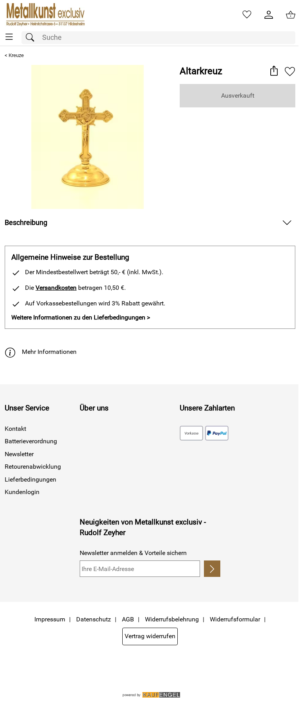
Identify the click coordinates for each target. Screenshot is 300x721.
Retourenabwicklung (33, 466)
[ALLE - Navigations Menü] (9, 37)
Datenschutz (93, 619)
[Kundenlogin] (268, 15)
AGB (128, 619)
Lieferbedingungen (30, 479)
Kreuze (16, 55)
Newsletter (19, 454)
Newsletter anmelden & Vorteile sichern (133, 553)
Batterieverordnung (31, 441)
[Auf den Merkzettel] (290, 72)
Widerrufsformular (235, 619)
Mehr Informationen (49, 351)
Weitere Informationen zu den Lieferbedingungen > (80, 317)
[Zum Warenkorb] (290, 15)
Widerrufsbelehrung (172, 619)
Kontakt (15, 428)
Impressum (49, 619)
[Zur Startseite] (45, 15)
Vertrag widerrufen (150, 636)
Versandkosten (56, 287)
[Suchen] (32, 37)
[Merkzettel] (247, 15)
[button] (273, 72)
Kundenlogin (22, 492)
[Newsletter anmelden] (212, 568)
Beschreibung (26, 223)
